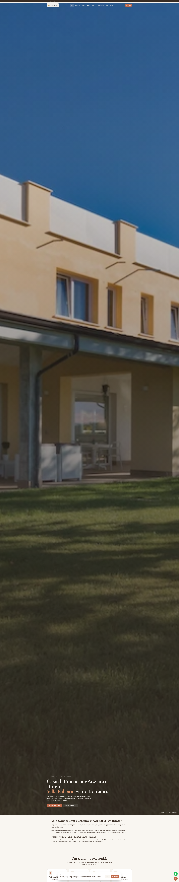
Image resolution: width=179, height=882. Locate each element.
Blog (107, 5)
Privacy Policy (74, 877)
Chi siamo (77, 5)
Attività (88, 5)
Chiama (129, 5)
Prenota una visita (69, 805)
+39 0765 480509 (128, 1)
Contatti (111, 5)
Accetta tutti (115, 876)
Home (72, 5)
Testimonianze (100, 5)
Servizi (83, 5)
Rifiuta (107, 876)
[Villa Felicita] (53, 5)
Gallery (93, 5)
